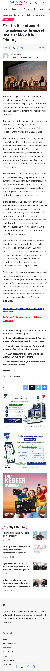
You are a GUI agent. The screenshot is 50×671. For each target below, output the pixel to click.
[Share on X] (14, 47)
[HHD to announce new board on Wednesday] (40, 535)
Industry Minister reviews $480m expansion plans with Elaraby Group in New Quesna (16, 583)
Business (8, 20)
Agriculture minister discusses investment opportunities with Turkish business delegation (17, 566)
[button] (5, 3)
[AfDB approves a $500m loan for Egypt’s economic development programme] (40, 549)
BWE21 (17, 376)
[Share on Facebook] (9, 47)
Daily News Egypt (16, 54)
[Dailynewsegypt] (18, 3)
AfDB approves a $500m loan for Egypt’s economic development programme (16, 549)
